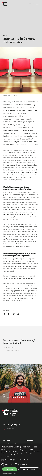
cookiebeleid (28, 454)
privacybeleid (5, 456)
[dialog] (21, 460)
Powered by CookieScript (9, 473)
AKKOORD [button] (10, 469)
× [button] (40, 445)
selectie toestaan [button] (29, 469)
